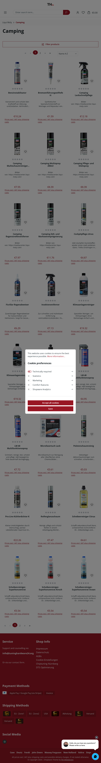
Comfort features (41, 385)
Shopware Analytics (42, 389)
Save (50, 408)
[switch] (30, 376)
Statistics (37, 376)
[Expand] (72, 371)
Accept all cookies (50, 402)
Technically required (42, 371)
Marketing (37, 380)
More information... (56, 356)
